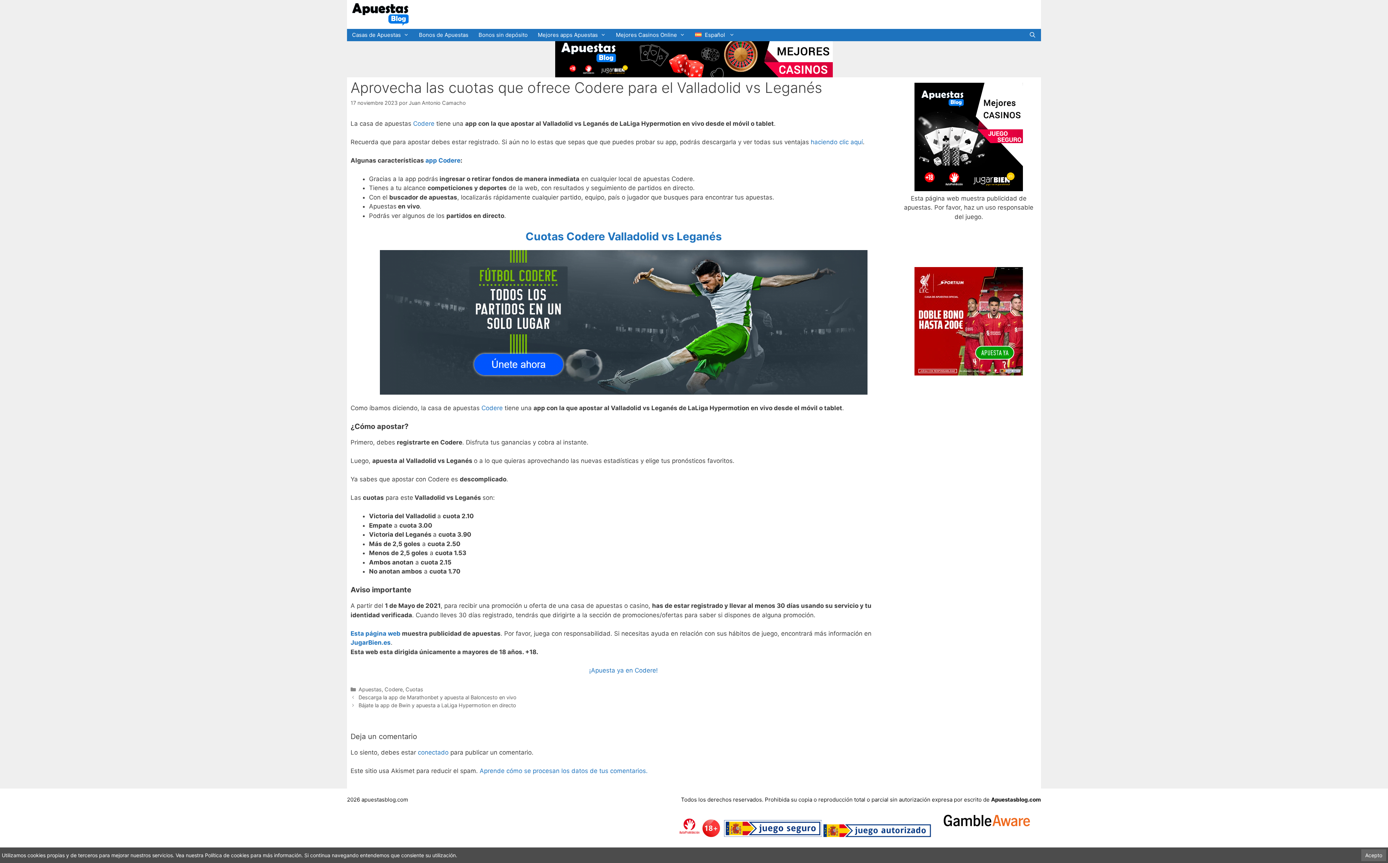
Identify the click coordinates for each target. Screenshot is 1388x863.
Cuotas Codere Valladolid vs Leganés (624, 236)
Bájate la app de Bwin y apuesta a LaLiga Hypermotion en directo (437, 705)
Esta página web (375, 633)
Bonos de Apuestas (443, 34)
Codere (423, 123)
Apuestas (370, 689)
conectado (433, 752)
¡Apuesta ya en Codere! (623, 670)
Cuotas (414, 689)
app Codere (442, 160)
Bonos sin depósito (503, 34)
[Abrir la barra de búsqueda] (1032, 35)
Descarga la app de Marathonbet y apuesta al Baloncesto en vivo (438, 697)
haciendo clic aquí (837, 142)
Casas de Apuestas (376, 34)
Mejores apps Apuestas (568, 34)
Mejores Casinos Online (646, 34)
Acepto (1373, 855)
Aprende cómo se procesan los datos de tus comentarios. (564, 770)
